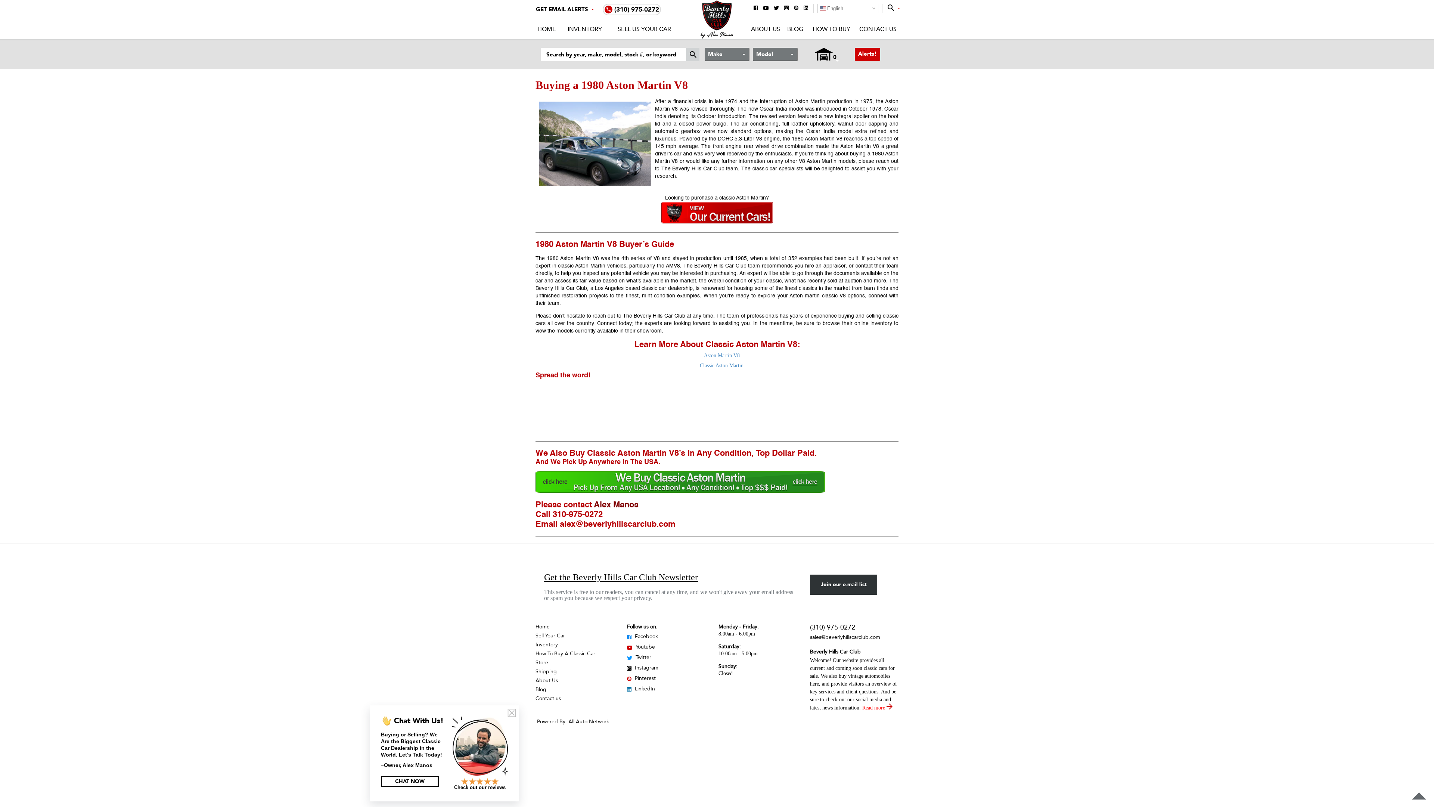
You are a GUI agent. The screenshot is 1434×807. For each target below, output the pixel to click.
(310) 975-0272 (832, 627)
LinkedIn (644, 688)
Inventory (585, 29)
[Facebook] (756, 8)
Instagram (645, 667)
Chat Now (410, 781)
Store (542, 662)
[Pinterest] (796, 8)
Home (546, 29)
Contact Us (878, 29)
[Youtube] (766, 8)
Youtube (644, 646)
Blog (795, 29)
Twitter (642, 657)
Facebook (645, 636)
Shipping (546, 671)
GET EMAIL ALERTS (562, 9)
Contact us (548, 698)
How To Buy (831, 29)
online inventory (873, 323)
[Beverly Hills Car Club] (717, 37)
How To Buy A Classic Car (565, 653)
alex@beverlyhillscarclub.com (618, 524)
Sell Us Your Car (644, 29)
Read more (874, 708)
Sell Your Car (550, 635)
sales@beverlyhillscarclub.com (845, 637)
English (834, 8)
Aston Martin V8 (722, 355)
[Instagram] (786, 8)
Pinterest (644, 678)
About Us (765, 29)
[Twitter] (776, 8)
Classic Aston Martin (722, 365)
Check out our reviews (480, 787)
